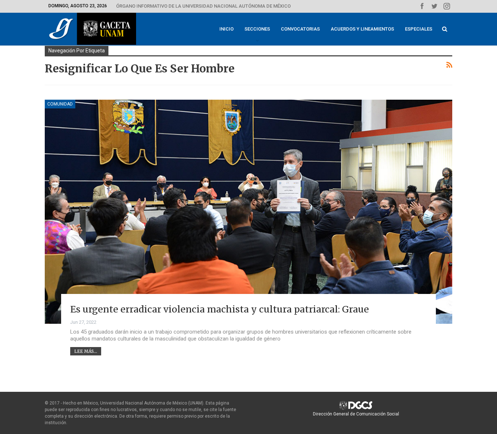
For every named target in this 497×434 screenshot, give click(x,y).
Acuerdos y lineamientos (362, 29)
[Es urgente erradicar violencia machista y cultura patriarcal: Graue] (248, 212)
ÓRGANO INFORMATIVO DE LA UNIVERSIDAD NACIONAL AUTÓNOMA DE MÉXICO (203, 6)
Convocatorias (300, 29)
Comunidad (60, 104)
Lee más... (85, 351)
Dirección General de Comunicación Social (356, 414)
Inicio (226, 29)
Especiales (418, 29)
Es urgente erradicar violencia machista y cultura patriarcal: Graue (219, 309)
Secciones (257, 29)
